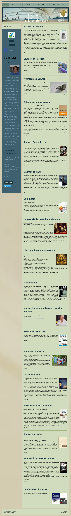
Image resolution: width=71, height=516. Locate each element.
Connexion (65, 511)
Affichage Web (64, 512)
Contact (11, 41)
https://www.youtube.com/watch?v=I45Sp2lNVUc (34, 319)
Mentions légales (8, 182)
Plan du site (14, 511)
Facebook (11, 50)
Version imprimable (8, 511)
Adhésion (12, 45)
